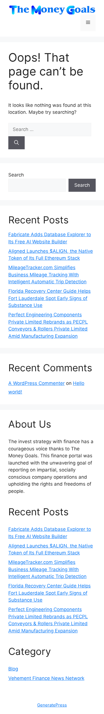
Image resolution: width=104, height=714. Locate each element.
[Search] (16, 143)
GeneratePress (52, 705)
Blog (13, 669)
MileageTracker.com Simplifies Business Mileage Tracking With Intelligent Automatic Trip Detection (47, 274)
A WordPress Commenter (36, 383)
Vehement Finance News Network (46, 678)
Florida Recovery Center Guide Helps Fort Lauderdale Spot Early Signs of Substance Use (49, 298)
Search (16, 175)
